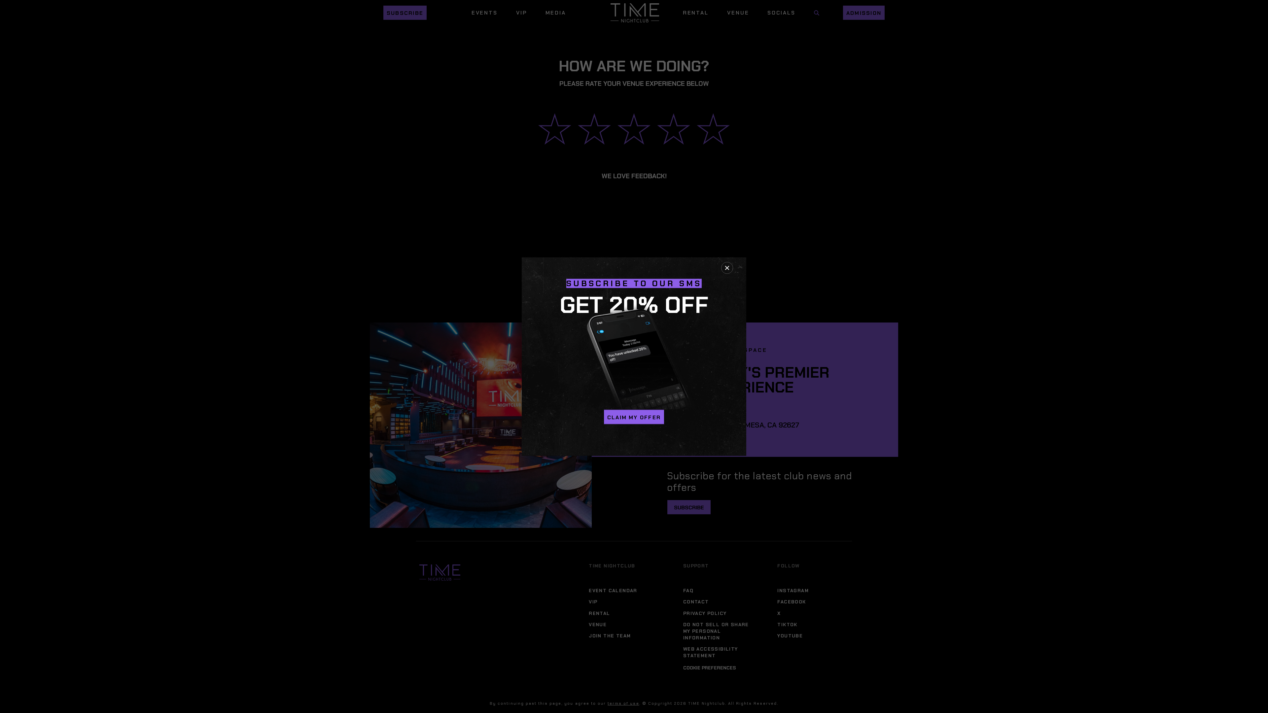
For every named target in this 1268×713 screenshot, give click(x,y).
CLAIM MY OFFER (634, 417)
